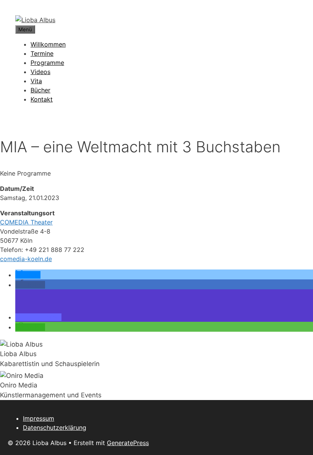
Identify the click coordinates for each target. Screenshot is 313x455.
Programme (47, 62)
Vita (36, 81)
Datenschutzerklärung (54, 427)
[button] (27, 275)
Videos (40, 72)
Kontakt (42, 99)
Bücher (40, 90)
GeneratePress (128, 443)
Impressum (38, 418)
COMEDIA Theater (26, 222)
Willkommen (48, 44)
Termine (42, 53)
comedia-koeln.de (26, 259)
